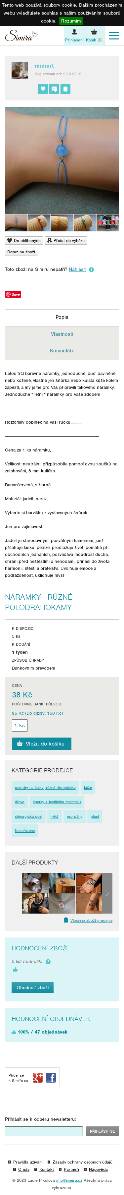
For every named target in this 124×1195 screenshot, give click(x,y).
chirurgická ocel (28, 816)
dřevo (19, 802)
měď (55, 816)
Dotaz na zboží (21, 252)
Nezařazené (25, 830)
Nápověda (98, 1169)
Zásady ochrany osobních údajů (82, 1162)
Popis (62, 317)
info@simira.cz (69, 1180)
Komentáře (62, 350)
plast (95, 816)
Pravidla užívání (28, 1162)
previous (17, 893)
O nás (23, 1169)
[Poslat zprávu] (54, 89)
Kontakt (46, 1169)
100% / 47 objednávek (42, 1032)
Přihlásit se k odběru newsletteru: (40, 1119)
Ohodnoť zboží (33, 987)
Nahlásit (77, 269)
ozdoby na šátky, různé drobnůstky (45, 787)
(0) (94, 40)
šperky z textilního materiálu (57, 802)
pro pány (74, 816)
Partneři (71, 1169)
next (107, 893)
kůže (88, 787)
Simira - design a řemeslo (21, 36)
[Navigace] (114, 36)
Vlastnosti (62, 334)
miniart (44, 65)
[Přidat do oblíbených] (43, 89)
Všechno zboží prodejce (91, 920)
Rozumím (71, 21)
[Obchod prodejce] (65, 89)
